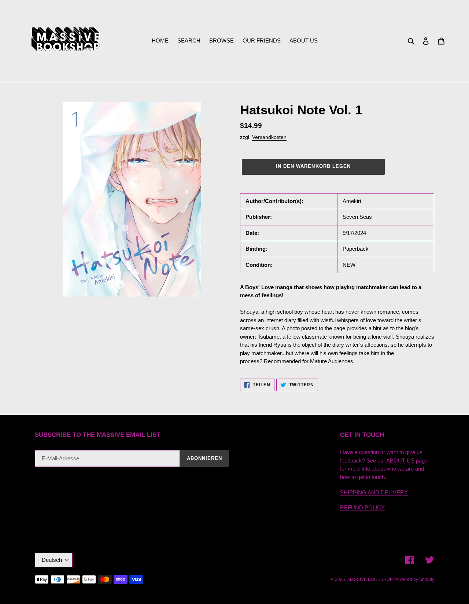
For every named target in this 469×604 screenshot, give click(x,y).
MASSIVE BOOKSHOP (370, 579)
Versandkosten (269, 137)
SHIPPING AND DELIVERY (374, 492)
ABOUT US (400, 460)
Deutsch (52, 560)
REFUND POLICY (362, 507)
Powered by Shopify (414, 579)
